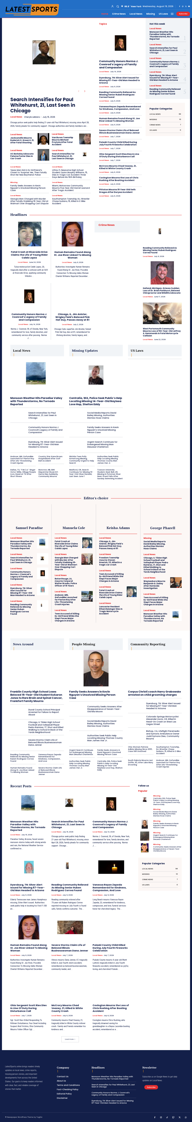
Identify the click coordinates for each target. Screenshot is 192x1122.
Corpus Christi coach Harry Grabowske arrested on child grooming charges (154, 693)
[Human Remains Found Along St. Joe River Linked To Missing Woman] (73, 234)
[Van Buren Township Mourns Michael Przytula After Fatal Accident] (85, 139)
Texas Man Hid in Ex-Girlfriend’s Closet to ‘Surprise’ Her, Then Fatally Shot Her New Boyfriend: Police (28, 172)
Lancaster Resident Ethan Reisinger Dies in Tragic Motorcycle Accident (110, 610)
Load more (69, 1039)
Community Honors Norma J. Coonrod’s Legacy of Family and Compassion (118, 64)
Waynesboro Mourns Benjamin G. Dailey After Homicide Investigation (154, 585)
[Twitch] (173, 1117)
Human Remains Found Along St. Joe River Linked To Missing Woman (119, 119)
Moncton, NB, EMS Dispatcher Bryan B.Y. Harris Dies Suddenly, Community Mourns (48, 473)
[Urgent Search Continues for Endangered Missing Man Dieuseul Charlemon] (77, 444)
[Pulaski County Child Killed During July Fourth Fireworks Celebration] (111, 927)
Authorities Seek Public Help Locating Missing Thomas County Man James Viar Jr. (108, 459)
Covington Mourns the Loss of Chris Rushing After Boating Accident (118, 179)
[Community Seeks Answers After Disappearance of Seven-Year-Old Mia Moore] (77, 709)
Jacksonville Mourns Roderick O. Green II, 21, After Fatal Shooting (22, 140)
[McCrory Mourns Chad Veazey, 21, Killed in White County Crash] (70, 988)
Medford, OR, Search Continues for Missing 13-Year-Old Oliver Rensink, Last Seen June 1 (81, 473)
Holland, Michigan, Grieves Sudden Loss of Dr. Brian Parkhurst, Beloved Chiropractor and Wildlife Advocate (162, 290)
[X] (185, 6)
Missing (14, 182)
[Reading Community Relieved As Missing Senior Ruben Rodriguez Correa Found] (162, 232)
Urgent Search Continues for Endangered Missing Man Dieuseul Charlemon (102, 444)
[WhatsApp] (185, 1117)
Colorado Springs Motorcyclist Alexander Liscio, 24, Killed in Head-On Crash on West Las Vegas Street (162, 720)
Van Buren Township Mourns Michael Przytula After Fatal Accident (62, 141)
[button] (118, 6)
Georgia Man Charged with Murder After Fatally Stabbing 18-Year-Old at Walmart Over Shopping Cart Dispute (29, 201)
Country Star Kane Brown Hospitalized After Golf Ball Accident (50, 458)
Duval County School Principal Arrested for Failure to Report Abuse (44, 712)
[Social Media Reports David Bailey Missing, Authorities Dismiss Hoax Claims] (77, 415)
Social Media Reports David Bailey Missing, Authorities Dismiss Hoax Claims (101, 415)
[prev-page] (78, 91)
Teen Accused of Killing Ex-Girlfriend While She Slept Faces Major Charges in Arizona (67, 617)
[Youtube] (189, 6)
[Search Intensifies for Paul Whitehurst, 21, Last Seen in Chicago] (46, 55)
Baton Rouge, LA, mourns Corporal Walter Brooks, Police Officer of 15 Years (66, 582)
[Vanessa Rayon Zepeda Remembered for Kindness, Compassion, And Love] (111, 867)
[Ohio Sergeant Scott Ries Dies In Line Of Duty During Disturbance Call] (29, 988)
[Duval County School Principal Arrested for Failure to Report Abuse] (18, 712)
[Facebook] (179, 6)
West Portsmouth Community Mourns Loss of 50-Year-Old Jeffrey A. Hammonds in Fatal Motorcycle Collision (162, 332)
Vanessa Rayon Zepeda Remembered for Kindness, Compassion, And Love (120, 108)
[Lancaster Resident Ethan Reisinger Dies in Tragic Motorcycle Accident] (131, 608)
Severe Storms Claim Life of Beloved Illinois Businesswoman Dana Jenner (119, 131)
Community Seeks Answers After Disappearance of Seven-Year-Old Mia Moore (104, 709)
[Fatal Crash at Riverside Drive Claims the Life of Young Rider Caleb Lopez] (29, 234)
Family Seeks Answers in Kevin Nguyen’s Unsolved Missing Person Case (28, 188)
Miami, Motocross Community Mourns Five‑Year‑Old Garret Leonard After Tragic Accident (71, 188)
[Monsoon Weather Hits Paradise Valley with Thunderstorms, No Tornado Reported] (37, 375)
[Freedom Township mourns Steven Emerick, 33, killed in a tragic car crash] (131, 559)
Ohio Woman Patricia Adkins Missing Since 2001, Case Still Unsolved (140, 749)
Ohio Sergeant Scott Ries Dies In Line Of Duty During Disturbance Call (119, 155)
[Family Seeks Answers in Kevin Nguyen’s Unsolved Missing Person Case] (77, 429)
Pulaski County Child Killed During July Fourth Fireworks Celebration (118, 143)
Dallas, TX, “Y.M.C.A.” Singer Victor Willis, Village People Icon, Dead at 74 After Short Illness (23, 473)
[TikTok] (167, 1117)
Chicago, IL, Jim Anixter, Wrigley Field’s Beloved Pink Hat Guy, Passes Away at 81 (72, 317)
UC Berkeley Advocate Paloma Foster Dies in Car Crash (22, 156)
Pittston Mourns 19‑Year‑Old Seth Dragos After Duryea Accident (117, 191)
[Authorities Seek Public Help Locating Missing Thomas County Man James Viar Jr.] (77, 738)
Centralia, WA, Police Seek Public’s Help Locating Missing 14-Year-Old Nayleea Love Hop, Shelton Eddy (95, 401)
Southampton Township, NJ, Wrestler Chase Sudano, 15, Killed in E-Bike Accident (71, 201)
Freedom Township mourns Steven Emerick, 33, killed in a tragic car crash (110, 561)
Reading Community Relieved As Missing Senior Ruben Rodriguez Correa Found (117, 95)
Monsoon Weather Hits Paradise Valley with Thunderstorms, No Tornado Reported (164, 35)
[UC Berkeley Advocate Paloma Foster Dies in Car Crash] (43, 155)
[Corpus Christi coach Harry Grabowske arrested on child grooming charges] (155, 668)
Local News (16, 117)
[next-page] (85, 91)
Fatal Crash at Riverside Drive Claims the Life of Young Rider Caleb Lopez (29, 254)
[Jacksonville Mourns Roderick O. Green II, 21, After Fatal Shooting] (43, 139)
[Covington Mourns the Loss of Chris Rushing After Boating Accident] (111, 988)
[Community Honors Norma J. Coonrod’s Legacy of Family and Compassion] (120, 43)
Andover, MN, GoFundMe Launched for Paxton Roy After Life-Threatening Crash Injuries (22, 459)
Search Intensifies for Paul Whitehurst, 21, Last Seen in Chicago (42, 105)
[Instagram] (182, 6)
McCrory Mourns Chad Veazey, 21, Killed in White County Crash (117, 167)
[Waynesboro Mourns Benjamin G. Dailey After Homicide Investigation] (176, 582)
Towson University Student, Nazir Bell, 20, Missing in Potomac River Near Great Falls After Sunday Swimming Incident (110, 474)
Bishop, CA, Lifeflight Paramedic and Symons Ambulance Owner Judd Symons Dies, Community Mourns (163, 735)
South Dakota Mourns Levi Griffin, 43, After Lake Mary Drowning (140, 762)
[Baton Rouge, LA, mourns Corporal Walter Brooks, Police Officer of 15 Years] (87, 580)
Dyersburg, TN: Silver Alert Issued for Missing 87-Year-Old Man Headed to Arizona (119, 80)
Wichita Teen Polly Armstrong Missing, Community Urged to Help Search (81, 459)
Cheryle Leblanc (32, 117)
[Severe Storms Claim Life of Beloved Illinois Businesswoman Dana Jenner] (18, 742)
